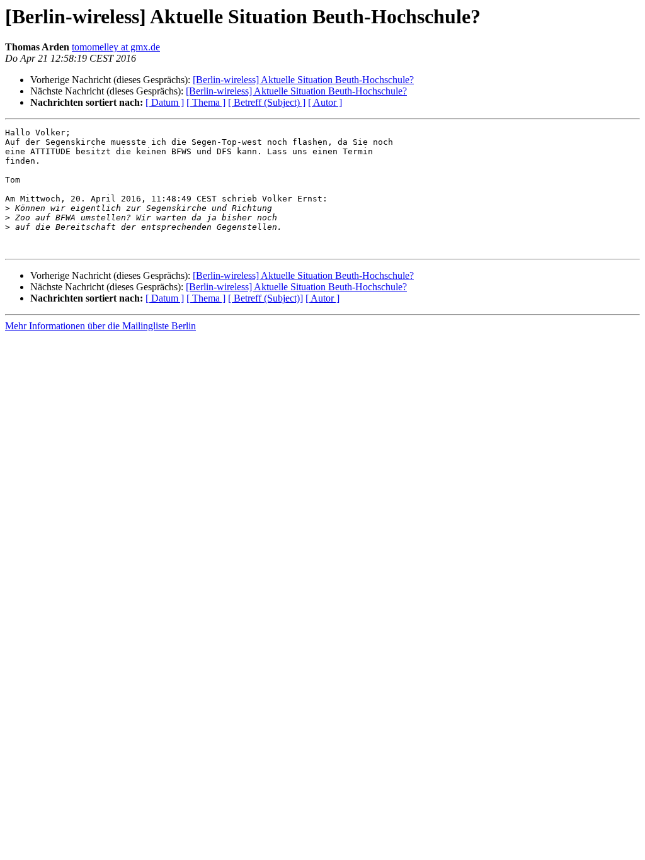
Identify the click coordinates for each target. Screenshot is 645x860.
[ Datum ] (165, 102)
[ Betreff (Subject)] (265, 298)
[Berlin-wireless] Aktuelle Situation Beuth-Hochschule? (303, 79)
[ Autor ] (325, 102)
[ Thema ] (205, 102)
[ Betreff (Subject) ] (266, 102)
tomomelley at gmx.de (116, 47)
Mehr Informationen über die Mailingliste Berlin (100, 325)
